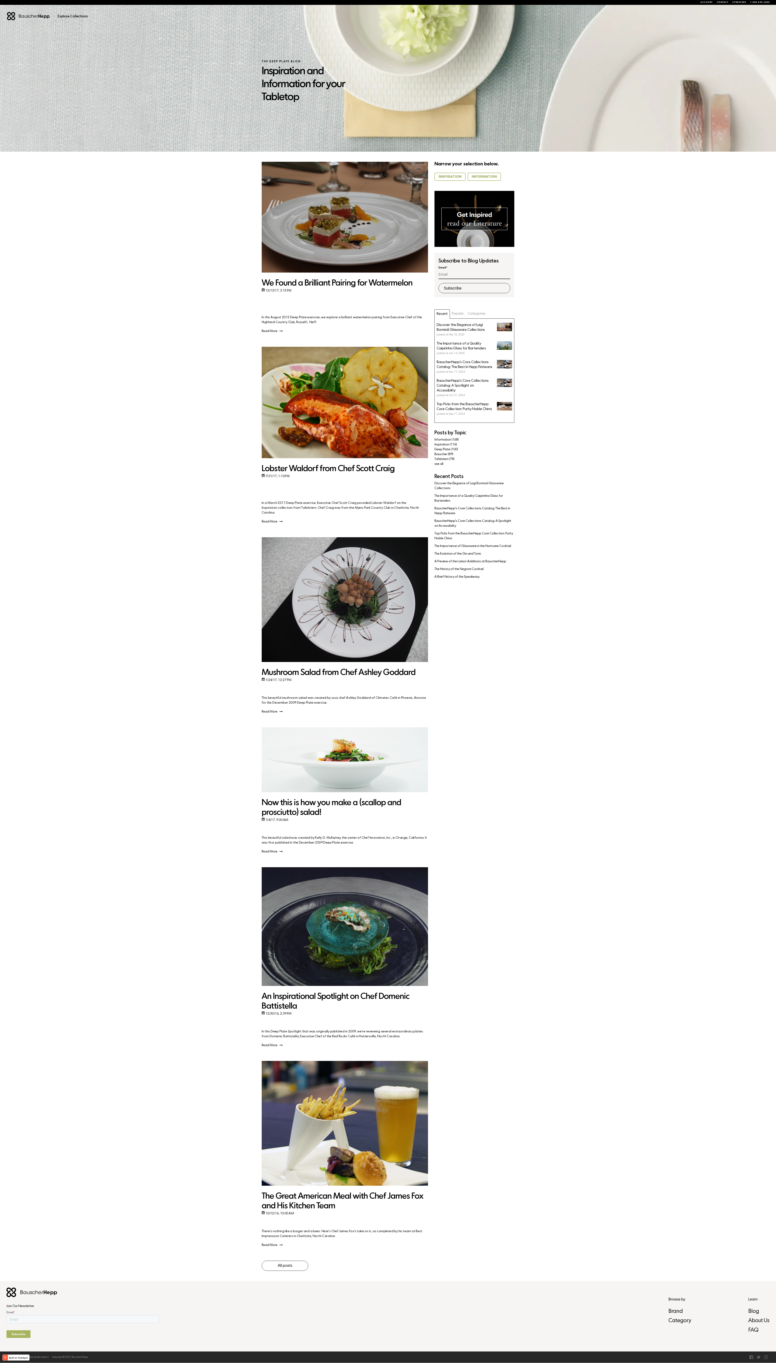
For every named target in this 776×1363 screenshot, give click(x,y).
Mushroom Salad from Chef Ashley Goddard (338, 672)
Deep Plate (446, 449)
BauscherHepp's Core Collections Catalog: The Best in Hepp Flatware (472, 511)
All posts (285, 1266)
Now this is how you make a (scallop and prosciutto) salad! (331, 808)
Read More (269, 331)
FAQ (753, 1330)
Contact (723, 2)
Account (706, 2)
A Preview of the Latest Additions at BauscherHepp (470, 561)
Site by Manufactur (39, 1357)
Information (446, 439)
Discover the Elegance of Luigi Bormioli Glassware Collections (469, 486)
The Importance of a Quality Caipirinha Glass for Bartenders (468, 498)
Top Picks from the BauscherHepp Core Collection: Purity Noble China (473, 536)
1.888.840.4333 (760, 2)
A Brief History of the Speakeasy (457, 576)
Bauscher (443, 454)
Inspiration (445, 444)
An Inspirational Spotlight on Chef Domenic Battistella (335, 1001)
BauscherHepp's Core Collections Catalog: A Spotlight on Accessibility (472, 523)
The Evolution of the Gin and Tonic (457, 553)
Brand (675, 1311)
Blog (753, 1311)
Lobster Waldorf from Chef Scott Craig (328, 469)
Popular (458, 314)
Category (679, 1321)
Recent (442, 314)
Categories (477, 314)
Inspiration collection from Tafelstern (289, 508)
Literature (739, 2)
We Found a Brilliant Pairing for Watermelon (337, 283)
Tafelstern (444, 459)
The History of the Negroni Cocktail (459, 569)
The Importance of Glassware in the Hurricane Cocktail (472, 546)
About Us (759, 1321)
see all (438, 464)
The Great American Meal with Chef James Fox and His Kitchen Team (342, 1201)
